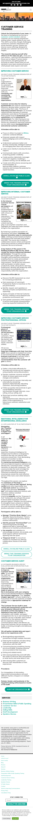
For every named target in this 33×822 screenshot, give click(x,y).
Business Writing (9, 702)
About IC (3, 767)
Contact (3, 786)
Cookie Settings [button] (6, 818)
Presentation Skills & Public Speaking (17, 704)
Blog (2, 762)
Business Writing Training (7, 771)
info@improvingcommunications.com (16, 3)
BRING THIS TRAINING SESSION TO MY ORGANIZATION (16, 184)
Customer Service (9, 706)
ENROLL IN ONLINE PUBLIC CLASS (16, 176)
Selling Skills (7, 710)
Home (2, 756)
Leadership (7, 708)
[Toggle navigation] (31, 10)
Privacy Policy (4, 790)
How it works (4, 760)
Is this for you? (4, 758)
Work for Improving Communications (10, 788)
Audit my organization (17, 689)
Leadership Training (6, 780)
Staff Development (10, 712)
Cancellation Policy (6, 792)
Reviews (3, 764)
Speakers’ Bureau (5, 782)
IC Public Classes (5, 784)
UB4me (25, 133)
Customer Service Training (7, 777)
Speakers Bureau (9, 714)
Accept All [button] (15, 818)
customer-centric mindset (10, 37)
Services (3, 769)
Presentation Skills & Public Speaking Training (12, 773)
